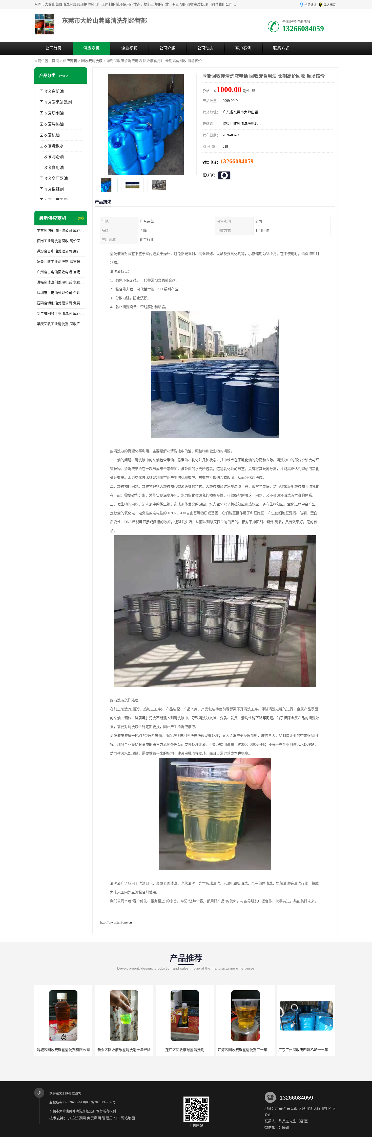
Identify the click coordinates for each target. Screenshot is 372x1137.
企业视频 (129, 48)
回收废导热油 (51, 124)
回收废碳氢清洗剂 (55, 102)
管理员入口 (111, 1118)
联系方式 (281, 48)
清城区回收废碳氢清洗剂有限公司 (63, 1050)
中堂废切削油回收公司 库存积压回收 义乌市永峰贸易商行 (61, 230)
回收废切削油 (51, 113)
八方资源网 (77, 1118)
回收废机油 (49, 135)
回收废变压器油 (53, 178)
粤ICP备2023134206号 (99, 1102)
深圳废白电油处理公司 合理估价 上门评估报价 (61, 293)
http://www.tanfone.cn (116, 922)
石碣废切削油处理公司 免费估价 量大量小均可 (61, 303)
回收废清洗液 (91, 61)
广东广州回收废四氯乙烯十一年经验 (306, 1050)
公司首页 (53, 48)
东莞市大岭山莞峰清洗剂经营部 (72, 1111)
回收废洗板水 (51, 146)
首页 (55, 61)
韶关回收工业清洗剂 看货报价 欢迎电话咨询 (61, 262)
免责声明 (94, 1118)
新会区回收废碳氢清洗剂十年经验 (124, 1050)
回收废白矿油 (51, 91)
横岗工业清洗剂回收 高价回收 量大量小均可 (61, 241)
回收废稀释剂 (51, 189)
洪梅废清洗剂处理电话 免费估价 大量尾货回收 (61, 282)
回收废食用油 (51, 167)
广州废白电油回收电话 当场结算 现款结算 (61, 272)
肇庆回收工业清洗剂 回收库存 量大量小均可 (61, 324)
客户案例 (243, 48)
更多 (81, 218)
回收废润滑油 (51, 157)
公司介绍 (167, 48)
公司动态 (205, 48)
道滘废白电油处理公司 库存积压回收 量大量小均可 (61, 251)
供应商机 (91, 48)
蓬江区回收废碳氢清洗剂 (184, 1050)
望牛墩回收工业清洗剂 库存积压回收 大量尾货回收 (61, 313)
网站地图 (128, 1118)
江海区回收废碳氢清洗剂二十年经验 (246, 1050)
